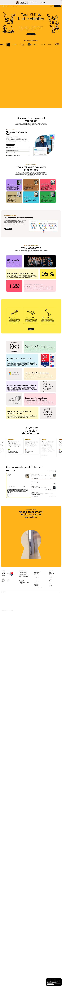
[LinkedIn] (51, 585)
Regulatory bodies (45, 478)
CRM (54, 483)
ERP (46, 489)
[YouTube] (52, 585)
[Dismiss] (61, 0)
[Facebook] (49, 585)
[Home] (31, 602)
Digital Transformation (52, 478)
